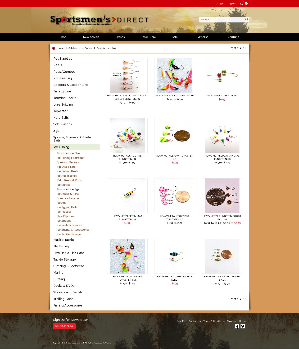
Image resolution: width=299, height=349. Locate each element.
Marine (58, 272)
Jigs (56, 131)
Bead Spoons (65, 216)
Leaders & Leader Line (70, 85)
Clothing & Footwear (68, 266)
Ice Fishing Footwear (70, 157)
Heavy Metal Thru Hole (222, 95)
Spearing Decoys (68, 162)
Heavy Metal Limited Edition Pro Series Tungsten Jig (127, 97)
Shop (63, 37)
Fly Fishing (61, 246)
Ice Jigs (61, 202)
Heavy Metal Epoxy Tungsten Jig (174, 157)
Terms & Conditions (213, 321)
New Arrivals (91, 37)
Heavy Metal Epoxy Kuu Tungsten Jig (127, 218)
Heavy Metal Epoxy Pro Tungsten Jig (174, 218)
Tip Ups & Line (66, 166)
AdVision (107, 343)
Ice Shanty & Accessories (73, 229)
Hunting (59, 279)
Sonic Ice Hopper (68, 198)
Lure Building (63, 104)
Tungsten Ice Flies (68, 153)
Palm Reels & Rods (69, 180)
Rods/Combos (64, 71)
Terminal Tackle (64, 98)
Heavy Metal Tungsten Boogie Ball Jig (222, 218)
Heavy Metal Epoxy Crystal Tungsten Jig (222, 157)
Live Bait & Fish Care (68, 253)
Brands (120, 37)
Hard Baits (61, 117)
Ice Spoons (64, 220)
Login (221, 3)
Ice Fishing (87, 48)
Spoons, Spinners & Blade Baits (72, 138)
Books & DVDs (63, 285)
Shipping (232, 321)
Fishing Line (62, 91)
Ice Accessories (67, 175)
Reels (57, 65)
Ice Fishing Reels (68, 171)
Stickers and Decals (68, 292)
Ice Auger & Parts (68, 193)
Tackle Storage (64, 259)
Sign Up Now (64, 326)
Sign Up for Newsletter (70, 320)
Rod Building (62, 78)
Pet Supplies (62, 58)
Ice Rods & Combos (70, 225)
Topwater (60, 111)
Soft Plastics (62, 124)
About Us (181, 321)
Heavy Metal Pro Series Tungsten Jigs (127, 278)
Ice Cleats (63, 184)
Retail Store (148, 37)
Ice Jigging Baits (67, 207)
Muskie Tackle (63, 240)
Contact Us (195, 321)
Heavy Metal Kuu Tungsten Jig (175, 95)
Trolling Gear (63, 299)
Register (231, 3)
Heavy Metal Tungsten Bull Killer (174, 278)
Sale (175, 37)
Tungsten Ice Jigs (106, 48)
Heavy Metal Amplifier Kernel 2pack (222, 278)
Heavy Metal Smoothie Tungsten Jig (127, 157)
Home (61, 48)
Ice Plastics (64, 211)
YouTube (233, 37)
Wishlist (203, 37)
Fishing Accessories (68, 305)
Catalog (72, 48)
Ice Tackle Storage (69, 234)
